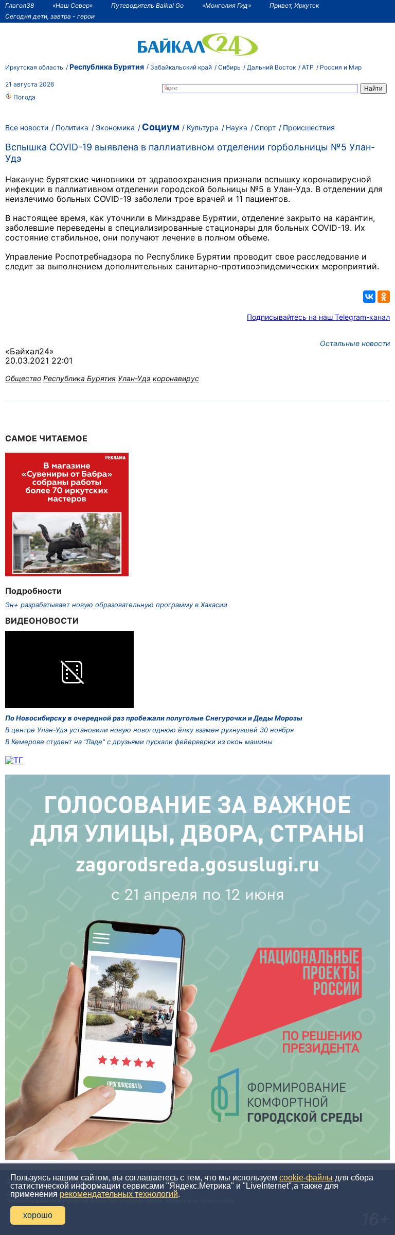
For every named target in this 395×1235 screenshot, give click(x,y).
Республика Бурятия (106, 66)
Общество (23, 378)
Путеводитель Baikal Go (147, 5)
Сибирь (229, 67)
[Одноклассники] (384, 296)
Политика (72, 127)
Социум (160, 127)
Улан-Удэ (134, 378)
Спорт (265, 127)
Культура (203, 127)
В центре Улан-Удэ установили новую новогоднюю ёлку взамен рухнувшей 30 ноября (149, 730)
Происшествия (309, 127)
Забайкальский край (181, 67)
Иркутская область (34, 67)
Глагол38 (19, 5)
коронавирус (176, 378)
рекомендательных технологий (119, 1194)
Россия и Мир (341, 67)
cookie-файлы (306, 1177)
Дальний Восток (271, 67)
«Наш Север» (72, 5)
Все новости (26, 127)
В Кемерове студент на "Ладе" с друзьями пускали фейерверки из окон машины (139, 741)
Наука (236, 127)
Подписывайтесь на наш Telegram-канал (318, 317)
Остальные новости (355, 343)
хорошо (37, 1215)
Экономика (115, 127)
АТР (308, 67)
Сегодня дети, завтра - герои (50, 16)
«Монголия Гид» (226, 5)
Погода (23, 97)
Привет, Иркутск (294, 5)
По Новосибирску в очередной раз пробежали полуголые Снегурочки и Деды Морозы (153, 718)
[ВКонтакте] (369, 296)
